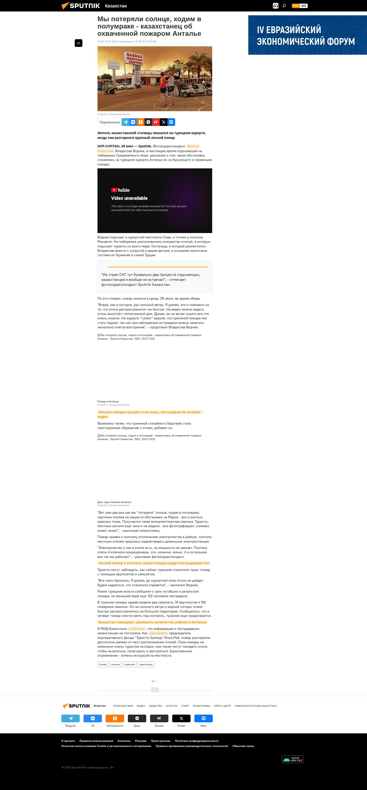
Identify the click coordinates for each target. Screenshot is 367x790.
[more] (78, 43)
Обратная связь (243, 746)
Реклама (140, 740)
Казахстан (129, 664)
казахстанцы (146, 664)
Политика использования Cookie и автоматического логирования (106, 746)
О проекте (68, 740)
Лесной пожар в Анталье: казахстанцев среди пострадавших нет (154, 563)
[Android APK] (293, 760)
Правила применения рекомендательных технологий (192, 746)
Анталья (115, 664)
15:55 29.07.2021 (107, 41)
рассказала (158, 633)
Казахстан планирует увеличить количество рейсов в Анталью (152, 622)
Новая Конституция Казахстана (256, 706)
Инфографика (201, 706)
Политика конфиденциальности (196, 740)
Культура (171, 706)
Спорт (185, 706)
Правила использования (96, 740)
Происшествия (123, 706)
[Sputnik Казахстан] (82, 10)
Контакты (124, 740)
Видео (141, 706)
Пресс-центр (222, 706)
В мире (102, 664)
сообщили (137, 628)
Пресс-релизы (161, 740)
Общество (155, 706)
